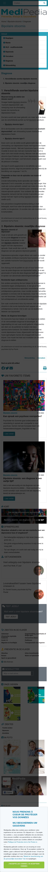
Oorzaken (41, 358)
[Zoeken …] (44, 3)
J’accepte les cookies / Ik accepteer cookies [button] (24, 865)
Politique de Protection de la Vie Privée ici (23, 842)
